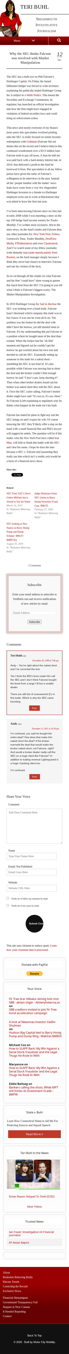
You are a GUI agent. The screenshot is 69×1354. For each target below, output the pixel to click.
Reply (34, 708)
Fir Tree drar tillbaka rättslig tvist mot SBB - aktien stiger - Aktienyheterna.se (34, 1000)
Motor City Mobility (44, 1342)
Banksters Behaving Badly (18, 1277)
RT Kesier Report (19, 1242)
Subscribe (34, 621)
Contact (7, 1316)
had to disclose (48, 303)
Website (12, 882)
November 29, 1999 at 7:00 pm (45, 660)
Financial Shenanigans (15, 1297)
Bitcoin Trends (11, 1281)
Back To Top (34, 1335)
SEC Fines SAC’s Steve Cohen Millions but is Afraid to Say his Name (18, 497)
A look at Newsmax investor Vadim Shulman (32, 1023)
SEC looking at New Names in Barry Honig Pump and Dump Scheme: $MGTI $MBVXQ (18, 531)
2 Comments (34, 565)
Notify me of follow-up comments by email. (29, 898)
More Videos (34, 1206)
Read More (33, 1134)
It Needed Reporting (14, 1311)
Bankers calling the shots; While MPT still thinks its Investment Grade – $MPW (33, 1091)
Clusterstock (51, 243)
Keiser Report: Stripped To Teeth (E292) (31, 1196)
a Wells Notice (33, 95)
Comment (13, 804)
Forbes (55, 234)
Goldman (32, 141)
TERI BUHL (34, 7)
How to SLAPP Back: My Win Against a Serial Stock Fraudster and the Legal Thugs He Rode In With (34, 1052)
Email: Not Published (20, 866)
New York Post (41, 234)
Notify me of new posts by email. (25, 906)
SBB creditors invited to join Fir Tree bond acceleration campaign (33, 1011)
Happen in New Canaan (16, 1306)
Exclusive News (12, 1290)
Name (11, 850)
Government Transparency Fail (20, 1302)
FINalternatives (23, 243)
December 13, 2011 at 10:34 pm (45, 728)
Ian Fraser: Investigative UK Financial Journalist (31, 1233)
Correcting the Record (15, 1286)
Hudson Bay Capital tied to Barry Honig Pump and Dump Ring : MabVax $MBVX (35, 1034)
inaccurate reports (33, 252)
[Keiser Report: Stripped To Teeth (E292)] (34, 1174)
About (6, 1272)
